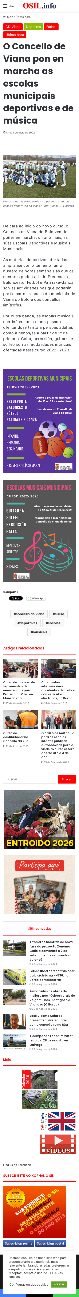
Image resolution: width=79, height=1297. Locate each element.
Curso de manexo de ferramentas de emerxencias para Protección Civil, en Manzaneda (19, 690)
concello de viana (30, 614)
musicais (40, 632)
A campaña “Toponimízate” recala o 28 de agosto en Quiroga (51, 1040)
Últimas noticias (39, 928)
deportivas (28, 623)
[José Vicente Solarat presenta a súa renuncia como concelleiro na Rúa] (14, 1021)
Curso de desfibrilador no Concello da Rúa (15, 737)
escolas (54, 623)
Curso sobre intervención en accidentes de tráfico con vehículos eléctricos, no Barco (58, 690)
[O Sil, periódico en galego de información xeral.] (39, 6)
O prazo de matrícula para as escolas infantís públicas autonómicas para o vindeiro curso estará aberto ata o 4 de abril (58, 745)
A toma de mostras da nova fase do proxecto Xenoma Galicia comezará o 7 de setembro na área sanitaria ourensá (51, 951)
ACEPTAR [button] (59, 1284)
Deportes (33, 27)
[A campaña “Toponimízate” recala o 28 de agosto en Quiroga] (14, 1042)
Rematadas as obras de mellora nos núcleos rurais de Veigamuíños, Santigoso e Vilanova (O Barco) (52, 998)
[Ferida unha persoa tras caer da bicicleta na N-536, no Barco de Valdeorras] (14, 977)
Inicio (9, 16)
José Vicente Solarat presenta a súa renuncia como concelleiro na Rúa (48, 1020)
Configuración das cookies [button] (28, 1284)
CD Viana (12, 27)
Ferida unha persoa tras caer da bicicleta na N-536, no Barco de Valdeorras (52, 975)
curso (59, 614)
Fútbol (51, 27)
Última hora (23, 16)
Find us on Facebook (17, 1164)
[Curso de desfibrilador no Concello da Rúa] (20, 719)
